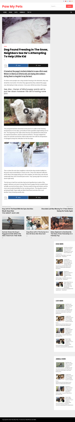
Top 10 (29, 12)
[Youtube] (66, 1)
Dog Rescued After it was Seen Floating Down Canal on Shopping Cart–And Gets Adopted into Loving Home (64, 251)
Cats (15, 12)
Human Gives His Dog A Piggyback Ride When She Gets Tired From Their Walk (12, 234)
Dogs (10, 12)
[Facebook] (64, 1)
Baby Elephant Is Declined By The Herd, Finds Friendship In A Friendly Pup (62, 234)
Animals (22, 12)
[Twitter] (68, 1)
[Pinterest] (70, 1)
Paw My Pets (12, 6)
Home (5, 12)
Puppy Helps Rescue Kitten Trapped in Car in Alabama (68, 283)
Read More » (64, 256)
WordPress (28, 419)
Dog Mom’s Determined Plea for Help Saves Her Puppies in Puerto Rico (68, 274)
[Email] (72, 1)
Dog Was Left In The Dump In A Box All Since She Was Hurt (37, 233)
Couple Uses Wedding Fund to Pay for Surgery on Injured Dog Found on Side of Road (68, 262)
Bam (35, 419)
